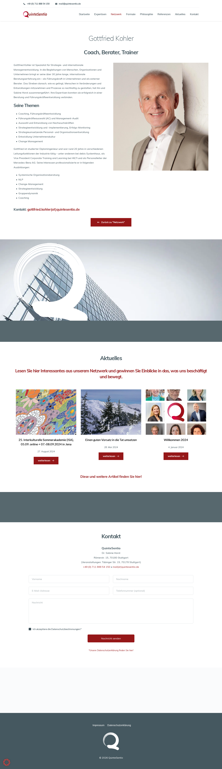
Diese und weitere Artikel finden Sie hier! (111, 476)
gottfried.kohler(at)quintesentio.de (53, 209)
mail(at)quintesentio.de (126, 566)
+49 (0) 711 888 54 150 (96, 566)
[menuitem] (83, 14)
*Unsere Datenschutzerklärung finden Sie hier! (111, 650)
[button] (6, 762)
